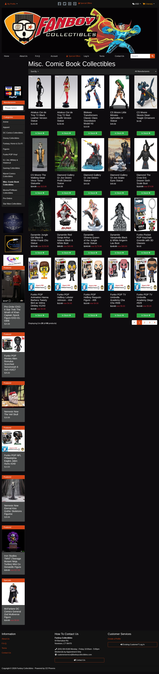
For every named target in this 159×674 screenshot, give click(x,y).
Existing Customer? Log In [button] (133, 644)
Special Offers (74, 56)
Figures (6, 149)
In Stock (38, 133)
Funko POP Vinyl (10, 155)
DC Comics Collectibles (13, 133)
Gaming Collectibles (11, 168)
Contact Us (119, 56)
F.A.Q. (37, 56)
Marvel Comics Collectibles (9, 175)
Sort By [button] (34, 71)
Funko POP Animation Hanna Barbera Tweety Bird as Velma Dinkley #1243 (39, 300)
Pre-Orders (7, 198)
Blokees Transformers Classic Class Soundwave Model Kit (91, 118)
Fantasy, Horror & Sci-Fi (13, 144)
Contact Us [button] (80, 660)
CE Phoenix (50, 668)
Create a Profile (114, 639)
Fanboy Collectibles (25, 668)
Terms (101, 56)
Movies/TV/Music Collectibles (10, 191)
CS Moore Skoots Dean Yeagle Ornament (146, 115)
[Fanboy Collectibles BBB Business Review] (13, 72)
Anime (5, 122)
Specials (7, 580)
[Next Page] (154, 322)
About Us (23, 56)
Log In (86, 56)
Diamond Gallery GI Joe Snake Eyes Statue (118, 178)
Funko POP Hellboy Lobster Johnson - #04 (65, 297)
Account (54, 56)
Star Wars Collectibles (12, 204)
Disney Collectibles (11, 138)
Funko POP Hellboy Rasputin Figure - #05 (92, 297)
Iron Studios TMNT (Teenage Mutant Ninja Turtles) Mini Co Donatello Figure (12, 561)
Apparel (6, 127)
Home (6, 56)
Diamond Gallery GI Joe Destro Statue (92, 178)
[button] (11, 4)
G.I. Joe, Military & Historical (10, 161)
